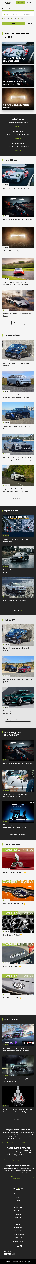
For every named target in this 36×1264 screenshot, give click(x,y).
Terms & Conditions (18, 1234)
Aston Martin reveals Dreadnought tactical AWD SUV (18, 1069)
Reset (30, 23)
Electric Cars (18, 1207)
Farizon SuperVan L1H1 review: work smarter (18, 354)
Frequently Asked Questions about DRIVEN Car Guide (18, 1136)
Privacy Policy (18, 1238)
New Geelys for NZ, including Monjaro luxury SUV (18, 701)
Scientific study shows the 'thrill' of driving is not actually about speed (18, 272)
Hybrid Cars (18, 1204)
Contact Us (18, 1231)
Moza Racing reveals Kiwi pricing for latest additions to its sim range (18, 815)
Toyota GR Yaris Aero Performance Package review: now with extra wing (18, 479)
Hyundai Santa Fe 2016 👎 (12, 935)
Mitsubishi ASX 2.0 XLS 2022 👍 (14, 872)
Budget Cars (18, 1228)
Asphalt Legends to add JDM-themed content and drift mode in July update (18, 1038)
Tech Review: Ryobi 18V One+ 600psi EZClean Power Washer (18, 784)
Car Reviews (18, 1194)
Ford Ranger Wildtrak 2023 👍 (14, 904)
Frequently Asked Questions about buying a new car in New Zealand (18, 1154)
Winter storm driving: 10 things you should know (18, 529)
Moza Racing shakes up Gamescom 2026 (18, 76)
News (14, 19)
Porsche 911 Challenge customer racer (18, 53)
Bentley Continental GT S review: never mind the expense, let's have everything (18, 448)
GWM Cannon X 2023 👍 (12, 966)
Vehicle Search (18, 1211)
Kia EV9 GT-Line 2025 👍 (12, 998)
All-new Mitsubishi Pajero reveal (18, 99)
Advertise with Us (18, 1241)
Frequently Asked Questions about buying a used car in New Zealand (18, 1171)
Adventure (18, 1224)
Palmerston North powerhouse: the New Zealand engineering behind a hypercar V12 (17, 1112)
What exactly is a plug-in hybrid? (15, 601)
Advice (22, 19)
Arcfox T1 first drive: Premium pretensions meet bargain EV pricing (18, 385)
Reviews (6, 19)
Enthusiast (18, 1221)
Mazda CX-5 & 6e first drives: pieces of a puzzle (18, 670)
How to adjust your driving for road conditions (18, 560)
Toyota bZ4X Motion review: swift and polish (18, 416)
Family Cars (18, 1217)
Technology (18, 1214)
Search (14, 23)
